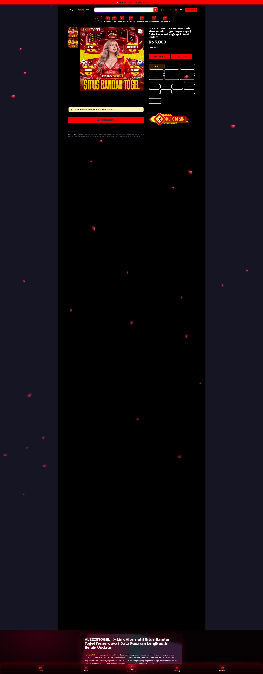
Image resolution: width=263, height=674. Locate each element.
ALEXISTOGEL (106, 120)
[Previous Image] (83, 61)
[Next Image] (140, 61)
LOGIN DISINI (181, 56)
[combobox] (124, 10)
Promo (41, 671)
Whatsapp (177, 671)
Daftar (131, 670)
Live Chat (222, 671)
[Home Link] (84, 10)
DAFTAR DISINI (159, 56)
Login (86, 671)
